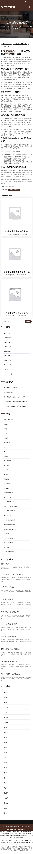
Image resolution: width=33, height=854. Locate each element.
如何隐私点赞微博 (9, 392)
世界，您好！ (6, 564)
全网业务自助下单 (9, 552)
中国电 (6, 722)
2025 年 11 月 (8, 374)
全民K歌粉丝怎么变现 (10, 529)
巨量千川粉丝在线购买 (17, 26)
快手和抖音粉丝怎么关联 (10, 636)
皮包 (5, 737)
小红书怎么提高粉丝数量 (10, 506)
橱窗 (7, 51)
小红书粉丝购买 (26, 831)
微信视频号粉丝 (6, 835)
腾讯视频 (6, 488)
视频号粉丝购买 (12, 833)
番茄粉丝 (6, 474)
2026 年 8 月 (7, 333)
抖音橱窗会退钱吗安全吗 (17, 231)
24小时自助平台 (8, 420)
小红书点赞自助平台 (9, 538)
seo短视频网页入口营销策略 (12, 574)
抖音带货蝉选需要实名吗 (17, 312)
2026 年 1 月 (7, 365)
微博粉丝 (6, 447)
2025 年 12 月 (8, 369)
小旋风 (6, 798)
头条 (5, 433)
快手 (5, 451)
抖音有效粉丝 (7, 461)
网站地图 (28, 842)
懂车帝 (6, 456)
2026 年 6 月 (7, 342)
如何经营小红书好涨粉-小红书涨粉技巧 (14, 397)
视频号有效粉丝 (8, 492)
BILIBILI (6, 424)
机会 (5, 813)
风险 (5, 808)
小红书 (6, 438)
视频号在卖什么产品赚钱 (10, 674)
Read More (16, 213)
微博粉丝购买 (10, 831)
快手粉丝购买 (18, 831)
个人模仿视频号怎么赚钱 (10, 599)
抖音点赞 (6, 465)
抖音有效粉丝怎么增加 (10, 524)
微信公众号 (7, 442)
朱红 (5, 747)
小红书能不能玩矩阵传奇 (10, 661)
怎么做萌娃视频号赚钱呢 (10, 649)
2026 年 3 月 (7, 356)
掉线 (5, 692)
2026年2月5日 (6, 44)
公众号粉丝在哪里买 (9, 511)
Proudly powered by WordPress (16, 829)
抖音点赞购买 (15, 835)
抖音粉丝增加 (23, 835)
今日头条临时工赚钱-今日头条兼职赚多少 (15, 406)
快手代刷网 (7, 547)
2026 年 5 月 (7, 346)
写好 (5, 788)
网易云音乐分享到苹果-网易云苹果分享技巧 (15, 401)
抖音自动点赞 (7, 515)
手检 (5, 758)
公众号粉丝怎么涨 (9, 502)
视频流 (6, 793)
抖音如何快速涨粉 (9, 497)
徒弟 (5, 778)
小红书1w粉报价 (7, 587)
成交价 (6, 717)
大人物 (6, 707)
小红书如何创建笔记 (9, 624)
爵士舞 (6, 803)
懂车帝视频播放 (8, 543)
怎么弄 (6, 186)
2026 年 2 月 (7, 360)
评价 (12, 51)
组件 (5, 727)
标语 (5, 702)
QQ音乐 (6, 429)
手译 (5, 697)
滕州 (5, 752)
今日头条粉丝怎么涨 (9, 520)
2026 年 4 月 (7, 351)
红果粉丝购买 (21, 833)
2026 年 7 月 (7, 337)
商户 (5, 783)
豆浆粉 (6, 732)
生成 (5, 768)
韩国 (5, 742)
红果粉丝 (6, 479)
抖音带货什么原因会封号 (10, 388)
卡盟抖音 (6, 533)
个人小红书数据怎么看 (10, 612)
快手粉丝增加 (8, 6)
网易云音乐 (7, 483)
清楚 (5, 763)
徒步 (5, 773)
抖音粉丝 (13, 842)
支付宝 (6, 470)
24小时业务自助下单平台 (20, 44)
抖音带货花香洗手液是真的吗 (17, 272)
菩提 (5, 712)
